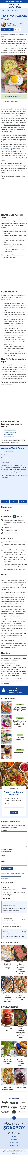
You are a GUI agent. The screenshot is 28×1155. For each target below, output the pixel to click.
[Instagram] (9, 1133)
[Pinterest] (19, 1133)
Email (6, 803)
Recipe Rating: (6, 849)
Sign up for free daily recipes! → (14, 1)
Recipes (8, 10)
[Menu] (1, 5)
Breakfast (15, 10)
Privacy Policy (6, 1151)
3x (21, 516)
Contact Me (14, 1142)
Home (3, 10)
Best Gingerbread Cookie (20, 997)
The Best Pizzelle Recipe (7, 966)
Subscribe (14, 812)
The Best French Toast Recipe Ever (14, 125)
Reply (24, 888)
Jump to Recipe (7, 29)
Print (22, 501)
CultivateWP (13, 1153)
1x (14, 516)
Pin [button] (14, 501)
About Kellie (14, 1139)
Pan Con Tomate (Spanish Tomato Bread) (19, 709)
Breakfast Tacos (9, 437)
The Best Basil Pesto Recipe (7, 1061)
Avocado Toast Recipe (11, 101)
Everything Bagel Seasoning (11, 149)
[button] (20, 23)
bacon (6, 314)
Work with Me (14, 1145)
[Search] (26, 5)
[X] (15, 1133)
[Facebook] (12, 1133)
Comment (5, 830)
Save (5, 501)
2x (18, 516)
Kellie (10, 23)
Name (3, 855)
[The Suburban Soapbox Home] (15, 6)
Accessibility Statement (14, 1151)
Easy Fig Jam (20, 1087)
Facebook (15, 442)
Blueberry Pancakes (10, 430)
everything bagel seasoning (12, 305)
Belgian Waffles (8, 434)
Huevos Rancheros (10, 432)
